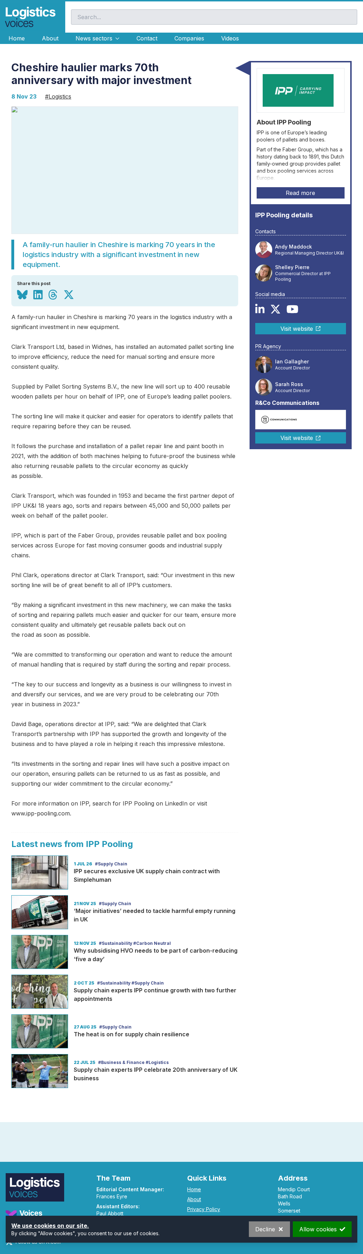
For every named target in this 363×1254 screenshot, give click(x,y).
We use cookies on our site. (50, 1225)
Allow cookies (318, 1229)
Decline (265, 1229)
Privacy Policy (203, 1209)
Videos (230, 38)
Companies (189, 38)
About (50, 38)
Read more (300, 192)
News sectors (94, 38)
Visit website (296, 328)
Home (17, 38)
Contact (146, 38)
